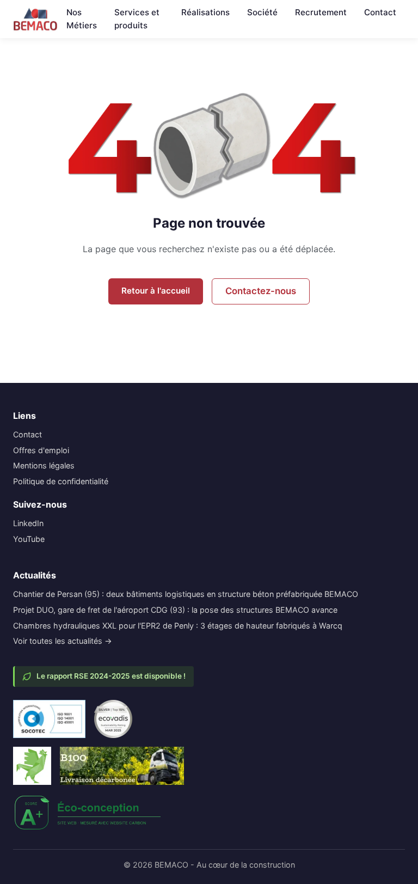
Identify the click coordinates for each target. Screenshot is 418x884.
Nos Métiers (81, 19)
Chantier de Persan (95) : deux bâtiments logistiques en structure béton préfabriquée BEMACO (185, 594)
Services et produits (136, 19)
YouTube (29, 539)
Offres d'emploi (41, 450)
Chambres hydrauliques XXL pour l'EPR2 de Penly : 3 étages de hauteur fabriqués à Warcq (177, 625)
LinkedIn (28, 523)
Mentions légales (44, 465)
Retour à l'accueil (155, 290)
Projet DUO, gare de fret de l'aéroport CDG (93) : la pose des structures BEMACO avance (175, 609)
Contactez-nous (260, 290)
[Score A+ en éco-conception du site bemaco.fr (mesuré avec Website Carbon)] (88, 813)
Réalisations (205, 12)
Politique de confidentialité (60, 481)
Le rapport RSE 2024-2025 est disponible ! (111, 676)
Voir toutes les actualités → (62, 640)
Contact (380, 12)
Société (262, 12)
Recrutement (321, 12)
